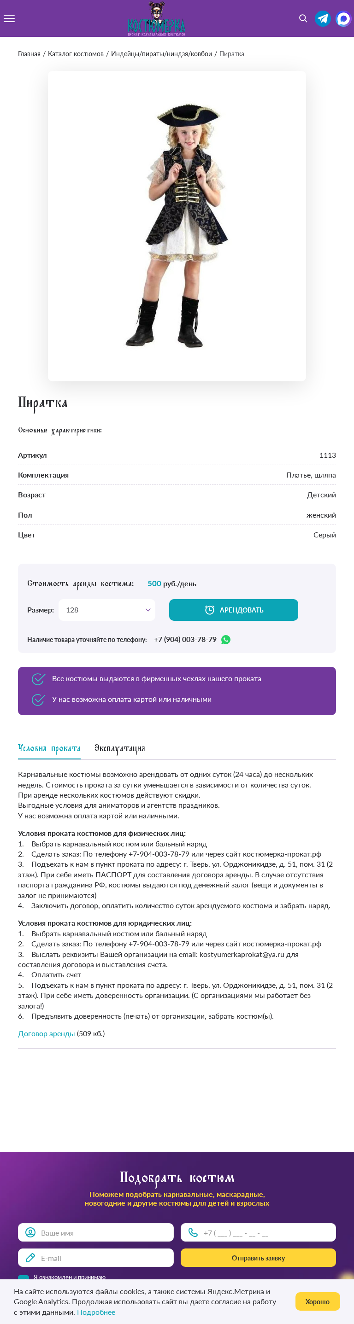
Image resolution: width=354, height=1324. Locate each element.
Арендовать (242, 610)
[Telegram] (323, 19)
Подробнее (96, 1311)
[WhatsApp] (225, 639)
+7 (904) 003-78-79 (185, 639)
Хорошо (318, 1302)
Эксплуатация (119, 749)
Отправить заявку (258, 1258)
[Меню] (9, 18)
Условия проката (49, 749)
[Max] (344, 19)
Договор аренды (46, 1033)
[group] (177, 226)
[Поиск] (303, 18)
